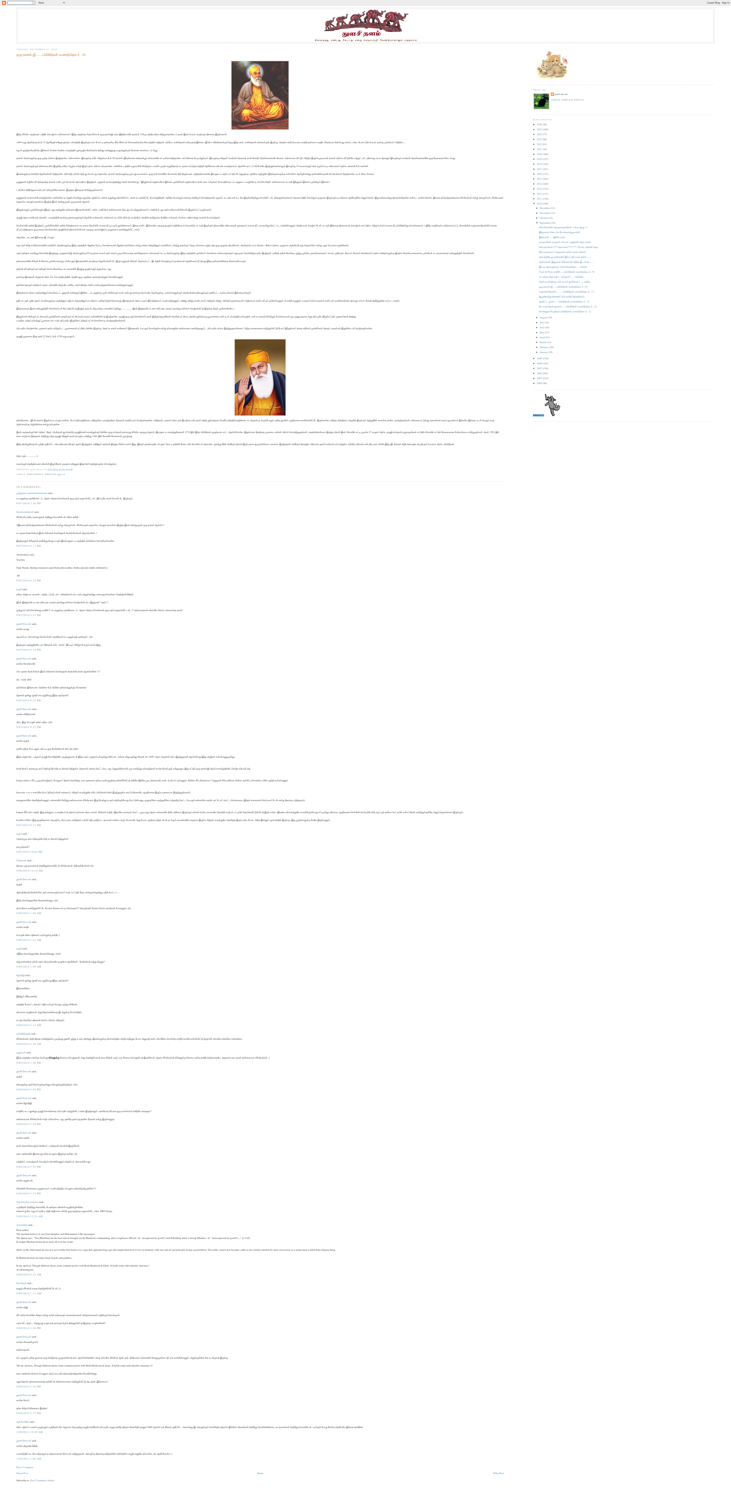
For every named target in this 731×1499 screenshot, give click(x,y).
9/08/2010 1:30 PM (28, 1062)
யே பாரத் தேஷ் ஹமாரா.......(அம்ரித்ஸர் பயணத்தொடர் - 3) (567, 306)
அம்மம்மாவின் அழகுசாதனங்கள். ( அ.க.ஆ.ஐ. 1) (563, 227)
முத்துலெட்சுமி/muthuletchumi (31, 493)
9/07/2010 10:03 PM (29, 851)
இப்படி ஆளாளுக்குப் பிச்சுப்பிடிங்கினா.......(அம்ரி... (563, 266)
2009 (540, 358)
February (544, 347)
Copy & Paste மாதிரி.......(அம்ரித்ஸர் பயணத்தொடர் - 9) (567, 271)
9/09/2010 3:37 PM (28, 1413)
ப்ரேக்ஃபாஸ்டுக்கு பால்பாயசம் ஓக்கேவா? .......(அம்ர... (565, 281)
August (544, 317)
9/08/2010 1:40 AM (28, 913)
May (542, 332)
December (545, 208)
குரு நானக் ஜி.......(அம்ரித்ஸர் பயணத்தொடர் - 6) (50, 54)
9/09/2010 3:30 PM (28, 1328)
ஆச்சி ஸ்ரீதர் (22, 1421)
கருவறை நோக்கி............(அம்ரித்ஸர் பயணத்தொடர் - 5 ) (566, 291)
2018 (540, 164)
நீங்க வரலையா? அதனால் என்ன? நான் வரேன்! (562, 252)
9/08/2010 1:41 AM (28, 940)
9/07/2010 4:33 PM (28, 615)
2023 (540, 139)
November (545, 213)
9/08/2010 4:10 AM (28, 1044)
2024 (540, 134)
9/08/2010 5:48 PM (28, 1089)
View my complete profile (567, 100)
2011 (540, 198)
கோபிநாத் (21, 1283)
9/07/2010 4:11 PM (28, 545)
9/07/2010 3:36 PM (28, 503)
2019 (540, 159)
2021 (540, 149)
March (543, 342)
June (542, 327)
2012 (540, 193)
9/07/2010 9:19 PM (28, 649)
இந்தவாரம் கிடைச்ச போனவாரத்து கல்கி (559, 232)
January (544, 352)
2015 (540, 179)
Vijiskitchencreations (27, 1202)
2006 (540, 373)
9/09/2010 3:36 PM (28, 1386)
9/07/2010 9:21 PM (28, 700)
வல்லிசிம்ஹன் (23, 1033)
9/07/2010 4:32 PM (28, 580)
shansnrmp (21, 1225)
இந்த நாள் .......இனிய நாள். (552, 237)
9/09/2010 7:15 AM (28, 1293)
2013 (540, 188)
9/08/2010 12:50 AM (29, 870)
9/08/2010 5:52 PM (28, 1166)
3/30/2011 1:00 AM (28, 1458)
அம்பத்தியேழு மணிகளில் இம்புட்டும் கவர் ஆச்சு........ (565, 257)
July (542, 322)
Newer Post (22, 1473)
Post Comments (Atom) (42, 1480)
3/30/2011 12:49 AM (29, 1432)
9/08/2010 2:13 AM (28, 1025)
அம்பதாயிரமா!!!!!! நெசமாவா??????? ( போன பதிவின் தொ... (569, 247)
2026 (540, 124)
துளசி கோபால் (23, 624)
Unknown (21, 860)
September (545, 223)
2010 (540, 203)
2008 (540, 363)
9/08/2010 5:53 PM (28, 1193)
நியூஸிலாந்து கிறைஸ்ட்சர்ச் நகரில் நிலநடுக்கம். (562, 296)
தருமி (19, 589)
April (543, 337)
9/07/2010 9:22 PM (28, 727)
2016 (540, 174)
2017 (540, 169)
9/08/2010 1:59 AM (28, 966)
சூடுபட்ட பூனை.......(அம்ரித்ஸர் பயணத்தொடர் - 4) (564, 301)
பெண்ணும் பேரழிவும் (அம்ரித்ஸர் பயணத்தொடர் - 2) (565, 311)
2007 (540, 368)
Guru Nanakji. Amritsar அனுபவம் (46, 474)
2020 (540, 154)
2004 (540, 383)
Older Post (498, 1473)
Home (260, 1473)
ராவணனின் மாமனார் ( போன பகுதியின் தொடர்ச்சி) (565, 242)
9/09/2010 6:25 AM (28, 1274)
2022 (540, 144)
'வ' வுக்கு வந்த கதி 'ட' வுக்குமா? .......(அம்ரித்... (562, 276)
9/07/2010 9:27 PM (28, 825)
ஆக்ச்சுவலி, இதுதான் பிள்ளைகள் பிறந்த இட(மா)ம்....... (566, 262)
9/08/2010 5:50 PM (28, 1124)
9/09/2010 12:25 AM (29, 1216)
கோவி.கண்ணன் (25, 512)
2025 (540, 129)
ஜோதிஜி (20, 975)
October (544, 218)
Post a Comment (24, 1467)
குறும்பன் (21, 1052)
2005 (540, 378)
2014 (540, 183)
